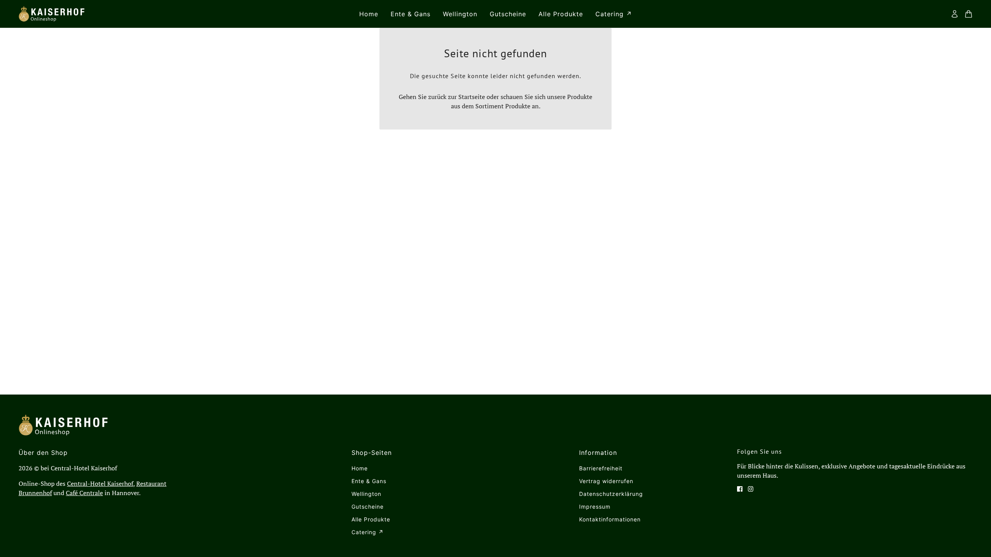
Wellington (366, 493)
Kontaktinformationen (610, 519)
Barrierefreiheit (600, 468)
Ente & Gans (368, 481)
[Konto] (954, 14)
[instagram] (750, 489)
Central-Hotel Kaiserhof (100, 483)
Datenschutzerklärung (611, 493)
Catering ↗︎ (367, 532)
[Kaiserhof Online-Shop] (51, 14)
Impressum (594, 506)
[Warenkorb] (968, 14)
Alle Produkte (370, 519)
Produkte (517, 106)
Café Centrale (84, 493)
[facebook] (740, 489)
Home (359, 468)
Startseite (471, 96)
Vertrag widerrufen (606, 481)
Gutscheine (367, 506)
